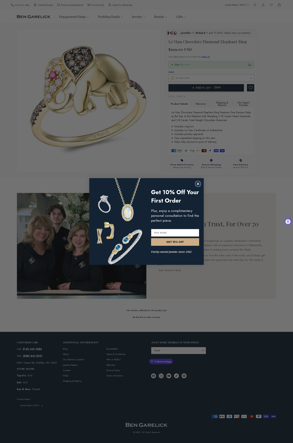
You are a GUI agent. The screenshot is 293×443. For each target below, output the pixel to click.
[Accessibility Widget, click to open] (288, 221)
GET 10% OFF (175, 242)
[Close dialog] (198, 184)
